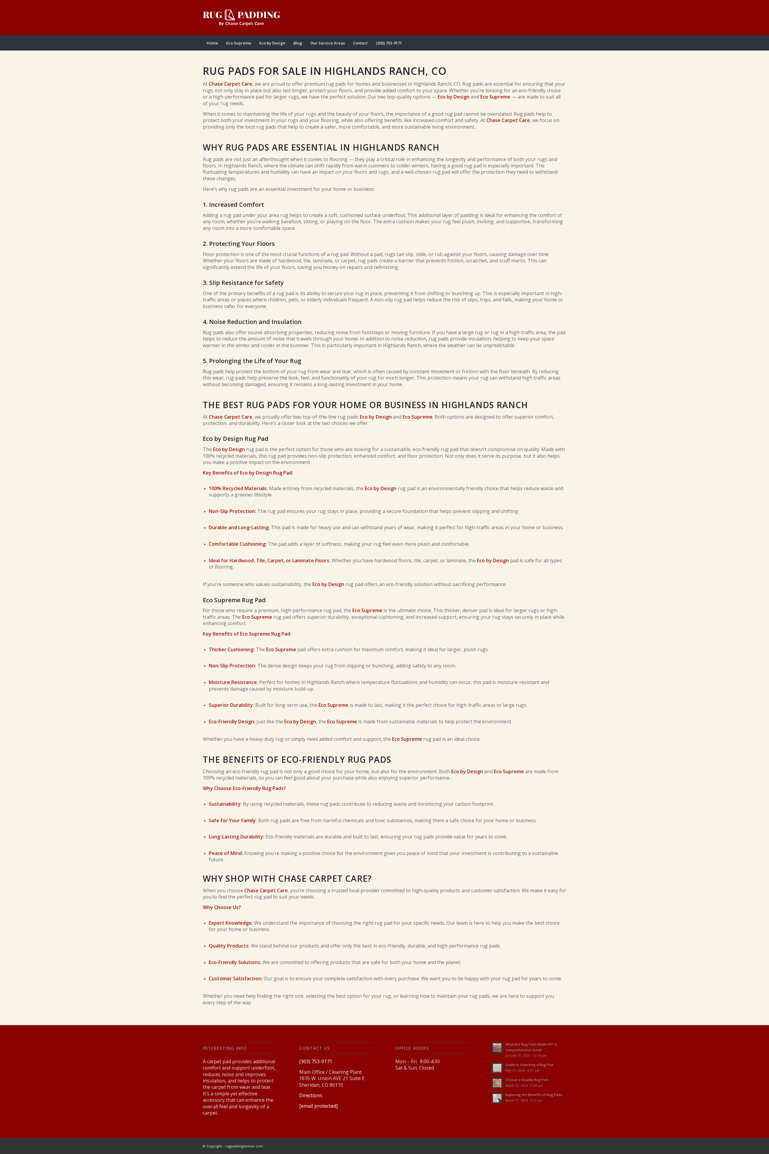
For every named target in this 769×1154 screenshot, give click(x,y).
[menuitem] (212, 42)
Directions (310, 1095)
